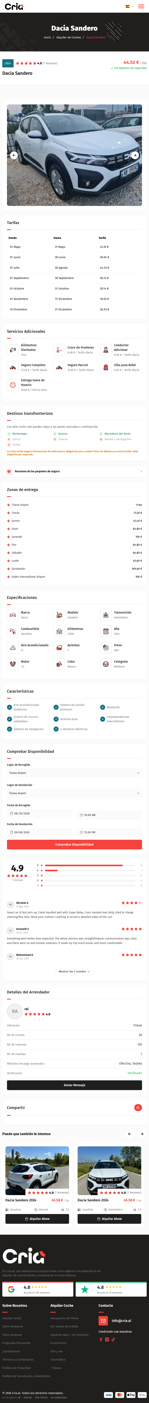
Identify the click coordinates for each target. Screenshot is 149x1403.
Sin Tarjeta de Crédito (64, 1326)
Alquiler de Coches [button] (68, 37)
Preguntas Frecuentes (16, 1343)
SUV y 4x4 (56, 1351)
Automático (58, 1359)
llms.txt (28, 1397)
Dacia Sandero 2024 (20, 1200)
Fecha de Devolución (19, 824)
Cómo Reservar (12, 1335)
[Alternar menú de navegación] (141, 6)
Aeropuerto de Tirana (64, 1318)
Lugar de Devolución (19, 785)
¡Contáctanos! (11, 1351)
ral (26, 1009)
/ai (18, 1397)
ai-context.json (59, 1397)
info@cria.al (121, 1321)
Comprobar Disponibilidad (74, 844)
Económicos (58, 1343)
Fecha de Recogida (18, 805)
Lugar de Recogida (18, 764)
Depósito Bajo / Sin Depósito (69, 1335)
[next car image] (135, 155)
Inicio (47, 37)
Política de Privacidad (16, 1368)
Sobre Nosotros (12, 1326)
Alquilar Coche (11, 1318)
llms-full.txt (41, 1397)
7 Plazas (55, 1368)
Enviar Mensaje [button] (74, 1085)
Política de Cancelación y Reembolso (26, 1376)
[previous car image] (14, 155)
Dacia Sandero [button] (95, 37)
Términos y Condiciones (18, 1359)
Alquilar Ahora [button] (40, 1219)
